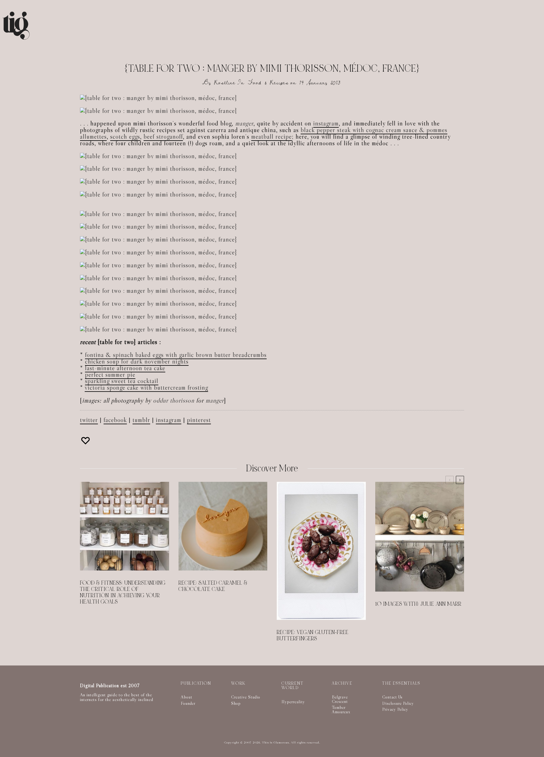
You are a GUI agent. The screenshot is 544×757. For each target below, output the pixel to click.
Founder (188, 703)
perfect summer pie (110, 374)
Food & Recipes (268, 82)
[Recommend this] (86, 440)
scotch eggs (125, 136)
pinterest (199, 420)
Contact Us (392, 696)
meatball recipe (271, 136)
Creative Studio (245, 696)
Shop (236, 703)
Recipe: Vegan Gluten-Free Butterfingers (312, 635)
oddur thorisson (173, 400)
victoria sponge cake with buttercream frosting (146, 387)
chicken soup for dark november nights (137, 361)
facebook (115, 420)
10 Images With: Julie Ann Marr (418, 604)
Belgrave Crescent (340, 699)
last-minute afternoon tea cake (125, 368)
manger (244, 123)
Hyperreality (293, 701)
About (186, 696)
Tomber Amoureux (341, 709)
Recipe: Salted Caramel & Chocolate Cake (212, 586)
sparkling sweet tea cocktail (121, 381)
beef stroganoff (163, 136)
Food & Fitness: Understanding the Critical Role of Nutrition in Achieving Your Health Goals (123, 592)
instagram (326, 123)
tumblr (141, 420)
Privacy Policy (395, 709)
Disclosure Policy (398, 703)
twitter (89, 420)
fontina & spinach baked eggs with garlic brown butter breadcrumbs (176, 355)
